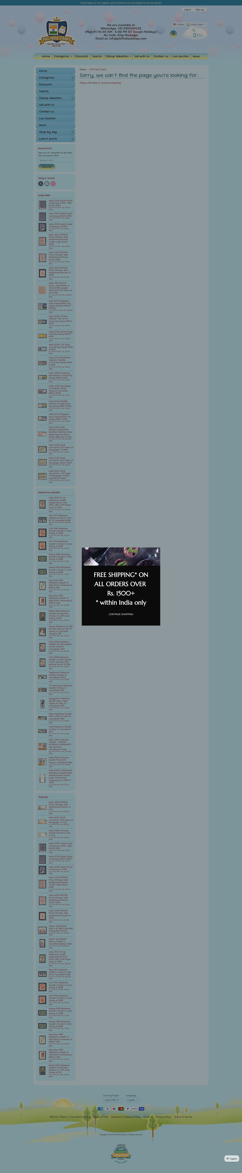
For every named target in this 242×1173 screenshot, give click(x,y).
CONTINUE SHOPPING (121, 614)
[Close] (156, 550)
